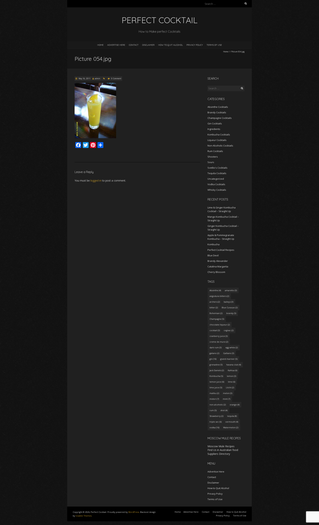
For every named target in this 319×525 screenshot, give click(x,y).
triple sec (216, 421)
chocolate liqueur (220, 324)
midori (214, 398)
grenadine (216, 364)
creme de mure (219, 341)
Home (100, 44)
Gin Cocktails (214, 123)
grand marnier (228, 358)
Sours (210, 162)
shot (223, 410)
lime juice (216, 387)
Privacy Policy (194, 44)
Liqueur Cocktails (217, 140)
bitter (214, 307)
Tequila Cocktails (216, 173)
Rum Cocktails (215, 151)
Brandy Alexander (217, 261)
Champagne (217, 319)
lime (231, 381)
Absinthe (215, 290)
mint (226, 398)
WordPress (133, 512)
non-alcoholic (218, 404)
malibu (214, 393)
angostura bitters (219, 296)
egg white (231, 347)
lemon (231, 376)
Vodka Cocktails (216, 184)
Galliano (228, 353)
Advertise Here (116, 44)
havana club (233, 364)
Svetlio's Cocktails (217, 167)
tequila (232, 416)
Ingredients (213, 129)
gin (213, 358)
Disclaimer (148, 44)
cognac (229, 330)
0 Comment (116, 78)
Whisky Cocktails (216, 189)
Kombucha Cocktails (218, 134)
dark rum (216, 347)
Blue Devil (213, 255)
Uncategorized (215, 178)
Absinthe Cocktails (217, 107)
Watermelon (230, 427)
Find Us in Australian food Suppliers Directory (222, 451)
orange (234, 404)
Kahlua (232, 370)
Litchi (230, 387)
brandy (231, 313)
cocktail (215, 330)
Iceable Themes (84, 515)
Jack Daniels (217, 370)
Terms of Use (214, 44)
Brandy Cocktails (216, 112)
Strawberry (216, 416)
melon (227, 393)
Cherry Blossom (216, 272)
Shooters (212, 156)
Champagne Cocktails (219, 118)
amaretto (231, 290)
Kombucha (213, 244)
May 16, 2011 (84, 78)
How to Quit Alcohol (170, 44)
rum (213, 410)
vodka (214, 427)
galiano (214, 353)
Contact (133, 44)
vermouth (231, 421)
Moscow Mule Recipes (220, 446)
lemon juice (217, 381)
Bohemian (216, 313)
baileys (228, 301)
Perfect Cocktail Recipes (220, 250)
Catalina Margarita (217, 266)
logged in (95, 180)
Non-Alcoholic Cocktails (220, 145)
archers (215, 301)
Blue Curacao (230, 307)
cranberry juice (219, 336)
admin (97, 78)
